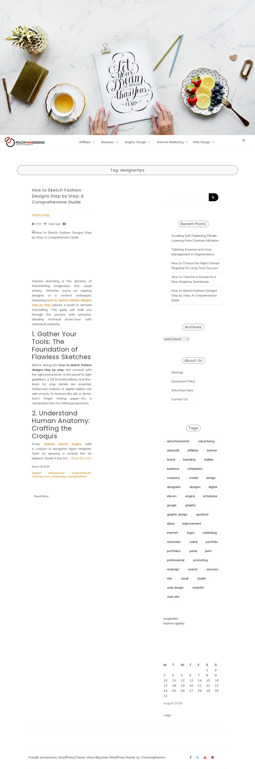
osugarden (170, 618)
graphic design (177, 514)
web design (175, 587)
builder (209, 459)
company (173, 478)
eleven (172, 496)
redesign (173, 569)
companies (195, 469)
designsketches (77, 476)
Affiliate (84, 142)
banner (212, 450)
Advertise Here (182, 390)
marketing (210, 533)
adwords (173, 450)
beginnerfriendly (81, 472)
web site (173, 597)
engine (190, 496)
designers (174, 487)
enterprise (210, 496)
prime (193, 551)
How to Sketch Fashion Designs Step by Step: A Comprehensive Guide (58, 196)
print (208, 551)
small (184, 578)
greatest (202, 514)
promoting (200, 560)
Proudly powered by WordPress (51, 757)
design (211, 478)
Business (107, 142)
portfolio (212, 542)
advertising (206, 441)
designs (195, 487)
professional (175, 560)
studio (201, 578)
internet (172, 533)
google (172, 505)
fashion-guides (173, 623)
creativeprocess (41, 476)
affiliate (192, 450)
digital (213, 487)
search (193, 569)
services (212, 569)
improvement (191, 523)
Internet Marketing (170, 142)
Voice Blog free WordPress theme (111, 757)
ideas (171, 523)
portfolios (173, 551)
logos (191, 533)
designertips (59, 476)
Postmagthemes (153, 757)
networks (173, 542)
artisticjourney (56, 472)
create (193, 478)
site (169, 578)
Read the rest (81, 458)
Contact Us (179, 399)
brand (171, 459)
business (173, 469)
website (198, 587)
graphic (190, 505)
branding (189, 459)
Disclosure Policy (183, 381)
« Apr (167, 715)
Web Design (201, 142)
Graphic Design (135, 142)
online (193, 542)
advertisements (178, 441)
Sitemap (177, 372)
